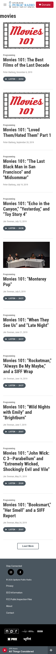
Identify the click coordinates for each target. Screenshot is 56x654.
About (9, 606)
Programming (9, 55)
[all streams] (52, 650)
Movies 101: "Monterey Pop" (24, 281)
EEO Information (14, 593)
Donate (46, 4)
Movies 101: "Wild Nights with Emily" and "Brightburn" (26, 412)
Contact (10, 613)
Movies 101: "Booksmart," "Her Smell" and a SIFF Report (27, 510)
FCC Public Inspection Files (19, 599)
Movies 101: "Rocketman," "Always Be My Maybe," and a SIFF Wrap (27, 366)
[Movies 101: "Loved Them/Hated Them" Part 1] (26, 106)
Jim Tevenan (8, 221)
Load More (28, 546)
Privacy (9, 586)
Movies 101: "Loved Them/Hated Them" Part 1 (27, 132)
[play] (5, 650)
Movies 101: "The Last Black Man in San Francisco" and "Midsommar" (24, 169)
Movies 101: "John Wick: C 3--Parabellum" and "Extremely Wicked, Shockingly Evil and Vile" (26, 461)
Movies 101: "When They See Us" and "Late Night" (26, 322)
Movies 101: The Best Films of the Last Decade (26, 62)
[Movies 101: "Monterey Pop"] (26, 255)
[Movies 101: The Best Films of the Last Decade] (26, 35)
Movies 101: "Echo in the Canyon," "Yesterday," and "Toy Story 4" (26, 209)
